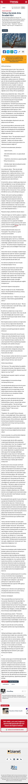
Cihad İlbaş (10, 691)
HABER (3, 7)
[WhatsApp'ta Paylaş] (11, 51)
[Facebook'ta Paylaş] (4, 51)
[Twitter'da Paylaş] (8, 51)
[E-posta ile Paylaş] (23, 51)
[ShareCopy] (19, 51)
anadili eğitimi (6, 684)
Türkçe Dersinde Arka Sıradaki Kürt (11, 14)
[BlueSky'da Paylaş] (15, 51)
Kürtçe (16, 224)
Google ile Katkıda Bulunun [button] (15, 729)
